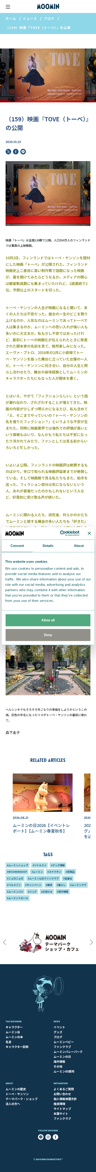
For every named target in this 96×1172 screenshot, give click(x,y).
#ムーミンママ (78, 885)
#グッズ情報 (58, 865)
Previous (4, 942)
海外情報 (59, 1061)
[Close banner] (89, 533)
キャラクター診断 (17, 1047)
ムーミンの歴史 (16, 1089)
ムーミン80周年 (64, 1071)
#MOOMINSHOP (17, 871)
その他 (58, 1066)
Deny (48, 635)
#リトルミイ (39, 865)
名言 (8, 1042)
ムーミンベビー (64, 1042)
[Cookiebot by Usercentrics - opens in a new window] (60, 533)
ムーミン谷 (13, 1032)
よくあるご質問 (64, 1089)
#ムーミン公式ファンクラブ (43, 878)
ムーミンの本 (14, 1037)
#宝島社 (67, 878)
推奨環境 (59, 1104)
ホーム (11, 18)
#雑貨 (49, 885)
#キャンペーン (33, 885)
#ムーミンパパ (15, 891)
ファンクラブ (62, 1047)
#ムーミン (37, 871)
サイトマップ (62, 1109)
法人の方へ (13, 1104)
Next (91, 942)
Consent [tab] (17, 546)
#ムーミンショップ (17, 865)
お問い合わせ (62, 1094)
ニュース (30, 18)
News (57, 1021)
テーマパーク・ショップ (22, 1099)
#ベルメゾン (14, 885)
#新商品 (70, 871)
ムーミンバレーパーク (68, 1052)
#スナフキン (54, 871)
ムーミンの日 (62, 1056)
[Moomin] (48, 6)
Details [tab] (48, 546)
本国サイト (61, 1113)
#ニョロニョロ (15, 878)
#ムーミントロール (17, 898)
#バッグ (32, 891)
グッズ (58, 1032)
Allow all (48, 620)
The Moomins (14, 1021)
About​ (9, 1083)
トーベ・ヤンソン (17, 1094)
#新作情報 (62, 891)
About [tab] (79, 546)
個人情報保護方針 (65, 1099)
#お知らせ (46, 891)
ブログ (49, 18)
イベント (59, 1027)
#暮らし (61, 885)
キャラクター (14, 1027)
